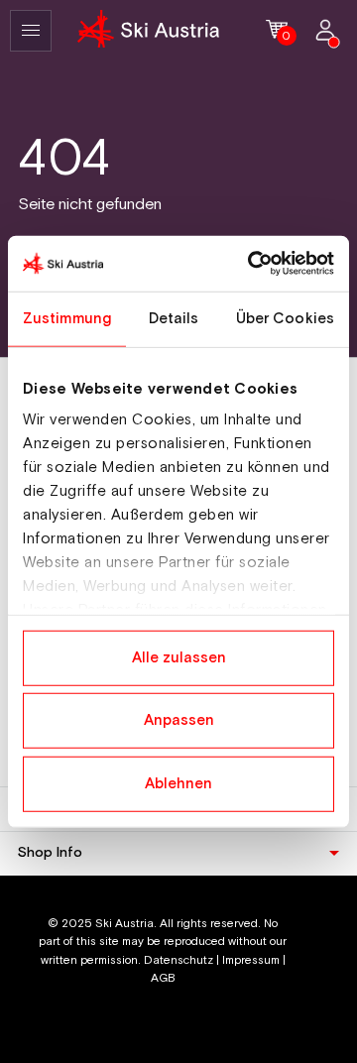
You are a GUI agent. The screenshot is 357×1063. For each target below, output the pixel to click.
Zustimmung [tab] (67, 317)
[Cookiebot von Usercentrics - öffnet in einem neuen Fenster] (252, 264)
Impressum (251, 960)
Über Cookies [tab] (285, 317)
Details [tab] (174, 317)
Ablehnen (178, 782)
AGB (163, 978)
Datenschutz (178, 960)
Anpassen (179, 720)
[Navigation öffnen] (31, 31)
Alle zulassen (179, 657)
